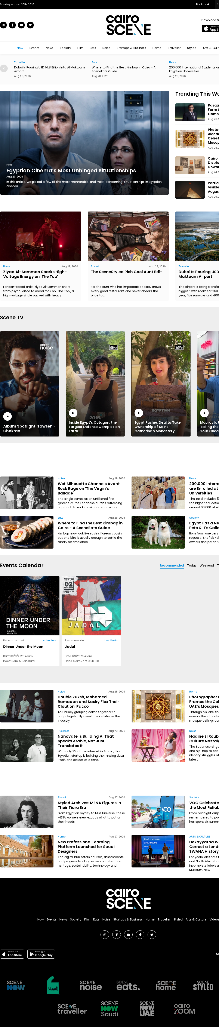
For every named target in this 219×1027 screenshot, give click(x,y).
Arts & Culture (196, 919)
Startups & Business (131, 47)
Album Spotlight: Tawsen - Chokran (29, 428)
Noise (106, 47)
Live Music (111, 640)
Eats (93, 47)
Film (80, 47)
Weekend (207, 565)
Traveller (174, 47)
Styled (191, 47)
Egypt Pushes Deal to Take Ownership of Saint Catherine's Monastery (158, 426)
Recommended (172, 565)
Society (65, 47)
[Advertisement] (128, 459)
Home (156, 47)
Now (20, 47)
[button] (4, 68)
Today (192, 565)
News (49, 47)
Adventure (49, 640)
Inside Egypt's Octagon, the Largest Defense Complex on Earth (94, 426)
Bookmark (202, 4)
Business (64, 731)
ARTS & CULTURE (199, 836)
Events (34, 47)
